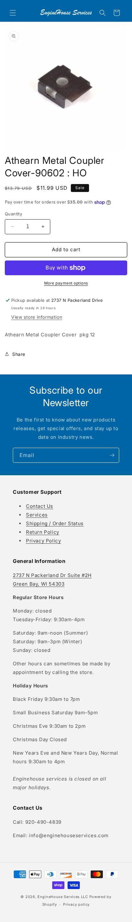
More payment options (66, 283)
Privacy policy (76, 904)
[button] (13, 13)
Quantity (13, 213)
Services (37, 515)
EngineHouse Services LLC (62, 896)
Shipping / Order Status (55, 523)
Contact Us (39, 506)
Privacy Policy (43, 541)
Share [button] (18, 354)
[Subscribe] (112, 455)
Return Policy (42, 532)
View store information (36, 317)
